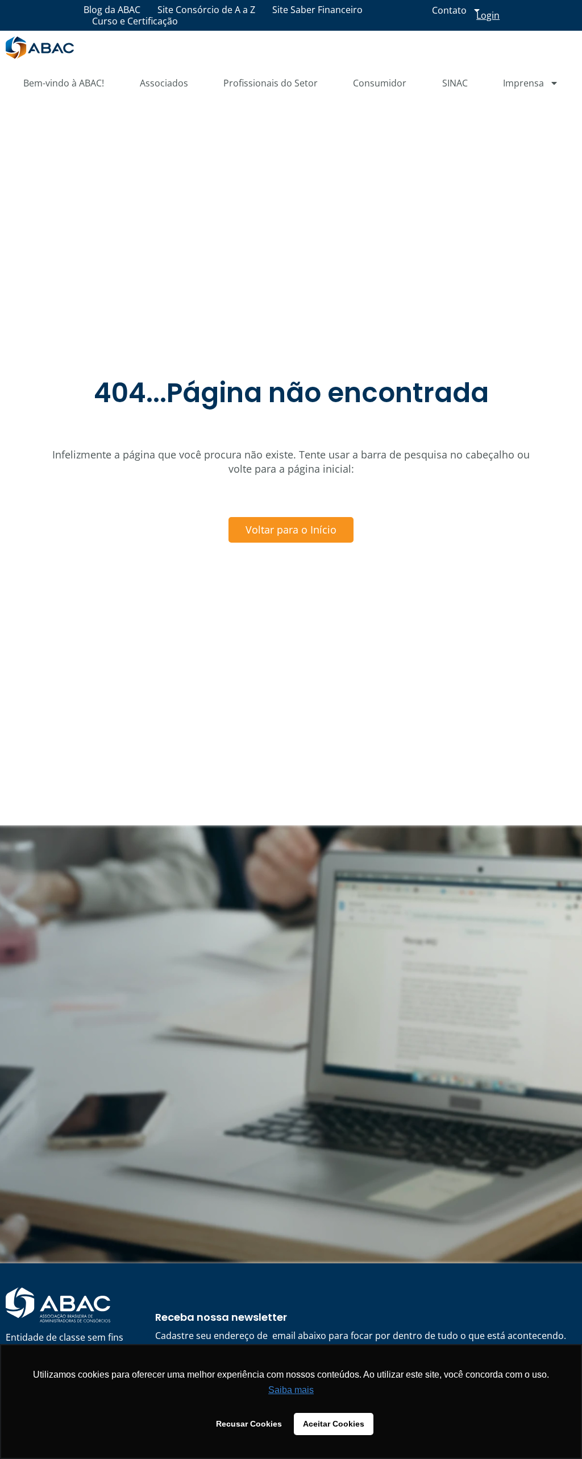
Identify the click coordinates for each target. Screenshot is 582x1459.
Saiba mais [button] (291, 1390)
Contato (449, 10)
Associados (164, 83)
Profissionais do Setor (270, 83)
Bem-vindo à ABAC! (63, 83)
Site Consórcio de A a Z (206, 9)
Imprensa (523, 83)
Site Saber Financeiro (317, 9)
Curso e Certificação (135, 21)
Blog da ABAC (112, 9)
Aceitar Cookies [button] (333, 1423)
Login (488, 15)
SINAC (455, 83)
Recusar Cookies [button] (249, 1423)
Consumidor (379, 83)
